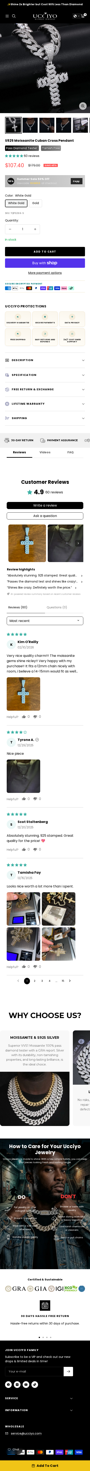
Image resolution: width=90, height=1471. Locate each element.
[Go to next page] (71, 981)
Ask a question (45, 515)
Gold (35, 203)
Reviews (19, 452)
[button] (76, 16)
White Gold (16, 203)
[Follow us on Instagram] (17, 1384)
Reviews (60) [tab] (17, 607)
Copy (76, 181)
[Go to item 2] (66, 543)
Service (11, 1398)
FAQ (70, 452)
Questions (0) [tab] (57, 607)
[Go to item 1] (27, 543)
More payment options (45, 273)
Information (16, 1410)
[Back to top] (78, 1443)
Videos (45, 452)
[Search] (14, 16)
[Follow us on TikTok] (34, 1384)
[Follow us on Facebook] (8, 1384)
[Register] (68, 1371)
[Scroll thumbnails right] (78, 543)
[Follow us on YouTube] (26, 1384)
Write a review (45, 505)
